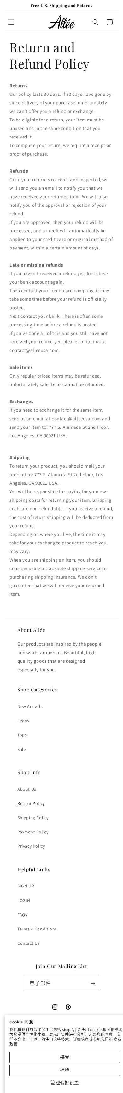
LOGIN (23, 900)
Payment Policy (32, 832)
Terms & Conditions (37, 929)
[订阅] (93, 983)
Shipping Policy (33, 817)
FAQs (22, 915)
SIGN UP (25, 886)
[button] (11, 22)
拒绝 (64, 1070)
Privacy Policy (31, 846)
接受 (64, 1057)
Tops (22, 735)
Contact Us (28, 943)
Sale (21, 749)
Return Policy (31, 803)
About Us (26, 789)
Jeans (23, 720)
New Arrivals (30, 706)
